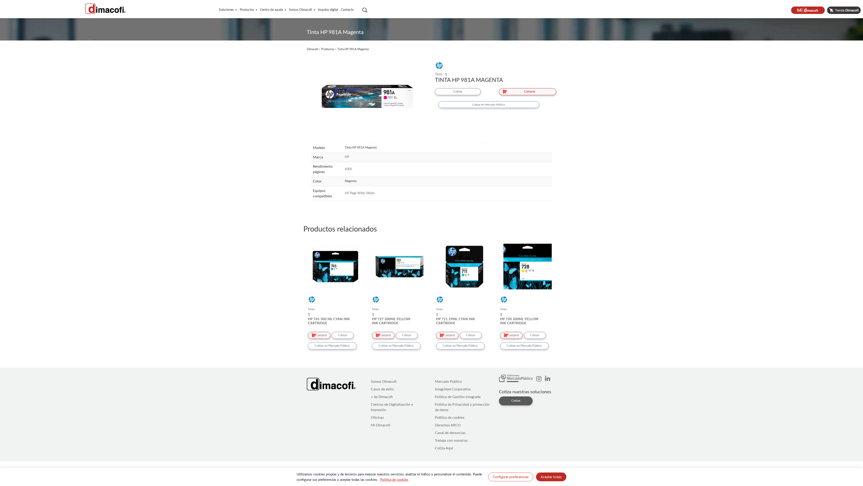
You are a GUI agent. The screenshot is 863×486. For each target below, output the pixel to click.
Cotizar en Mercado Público (488, 104)
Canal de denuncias (450, 433)
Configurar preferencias (511, 477)
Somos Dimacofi (300, 9)
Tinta (438, 74)
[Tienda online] (845, 10)
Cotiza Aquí (444, 448)
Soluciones (226, 9)
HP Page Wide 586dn (360, 193)
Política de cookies (449, 417)
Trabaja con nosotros (451, 440)
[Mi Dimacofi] (809, 10)
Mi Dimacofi (380, 425)
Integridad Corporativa (453, 389)
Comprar (529, 91)
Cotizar (458, 91)
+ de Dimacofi (382, 397)
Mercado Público (448, 381)
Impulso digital (328, 9)
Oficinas (377, 417)
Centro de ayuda (271, 9)
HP (347, 157)
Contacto (347, 9)
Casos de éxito (382, 389)
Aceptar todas (551, 477)
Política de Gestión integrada (457, 397)
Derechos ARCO (448, 425)
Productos (247, 9)
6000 (348, 169)
